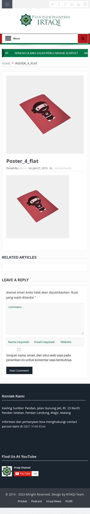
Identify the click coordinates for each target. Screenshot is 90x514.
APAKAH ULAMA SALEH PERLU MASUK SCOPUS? (41, 53)
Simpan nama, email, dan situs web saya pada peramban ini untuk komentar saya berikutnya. (39, 357)
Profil (69, 501)
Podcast (36, 501)
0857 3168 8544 (34, 426)
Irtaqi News (53, 501)
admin (22, 168)
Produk (22, 501)
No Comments (62, 168)
